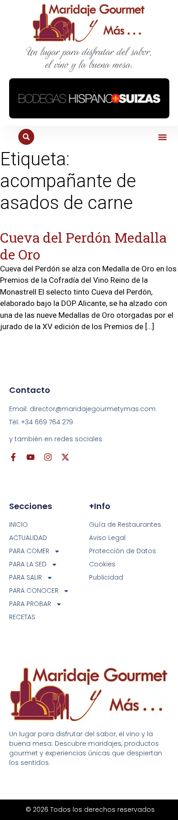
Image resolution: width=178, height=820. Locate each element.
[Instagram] (48, 457)
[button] (162, 137)
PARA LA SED (28, 564)
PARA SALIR (25, 577)
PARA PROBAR (30, 603)
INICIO (18, 524)
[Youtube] (30, 457)
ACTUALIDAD (28, 537)
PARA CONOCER (33, 590)
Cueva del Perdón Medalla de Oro (83, 246)
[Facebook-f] (13, 457)
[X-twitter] (65, 457)
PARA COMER (29, 550)
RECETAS (22, 616)
